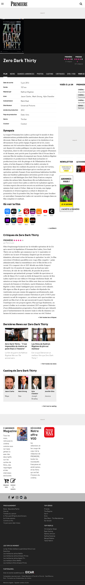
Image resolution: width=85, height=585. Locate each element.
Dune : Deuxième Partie (11, 509)
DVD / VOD (71, 74)
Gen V (46, 513)
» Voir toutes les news (48, 364)
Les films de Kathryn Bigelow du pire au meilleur (41, 346)
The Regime (48, 511)
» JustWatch (52, 228)
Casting (49, 74)
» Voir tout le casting (49, 406)
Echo (45, 516)
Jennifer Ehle (49, 391)
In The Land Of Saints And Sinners (14, 516)
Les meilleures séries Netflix (13, 553)
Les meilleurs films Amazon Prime (15, 563)
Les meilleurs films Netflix (12, 560)
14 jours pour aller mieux (11, 523)
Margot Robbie (49, 538)
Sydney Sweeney (49, 536)
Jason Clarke (26, 96)
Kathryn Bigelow (27, 92)
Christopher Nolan (50, 529)
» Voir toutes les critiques (47, 317)
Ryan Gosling (48, 531)
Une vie (5, 511)
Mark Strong (37, 96)
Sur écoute (47, 520)
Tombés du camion (9, 513)
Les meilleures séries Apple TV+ (14, 558)
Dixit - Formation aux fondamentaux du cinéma (17, 578)
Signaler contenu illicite (21, 582)
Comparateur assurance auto (11, 576)
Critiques (60, 74)
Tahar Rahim (48, 541)
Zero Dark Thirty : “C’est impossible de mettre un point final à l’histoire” (16, 346)
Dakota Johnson (49, 534)
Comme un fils (8, 520)
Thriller (24, 119)
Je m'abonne (66, 204)
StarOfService (49, 576)
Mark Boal (25, 101)
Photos (40, 74)
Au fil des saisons (9, 518)
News (12, 74)
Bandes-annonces (25, 74)
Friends (46, 509)
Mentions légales (8, 582)
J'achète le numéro (67, 209)
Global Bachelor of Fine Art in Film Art (33, 576)
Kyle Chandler (48, 96)
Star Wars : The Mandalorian (53, 518)
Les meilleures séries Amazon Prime (15, 556)
